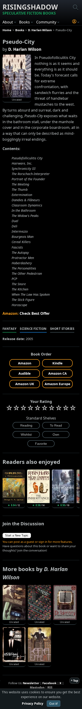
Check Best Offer (35, 313)
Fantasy (10, 329)
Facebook (49, 683)
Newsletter (31, 683)
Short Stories (62, 329)
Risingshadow (30, 9)
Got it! (53, 703)
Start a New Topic (16, 535)
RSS (49, 687)
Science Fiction (33, 329)
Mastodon (37, 687)
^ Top (74, 681)
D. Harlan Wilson (24, 49)
